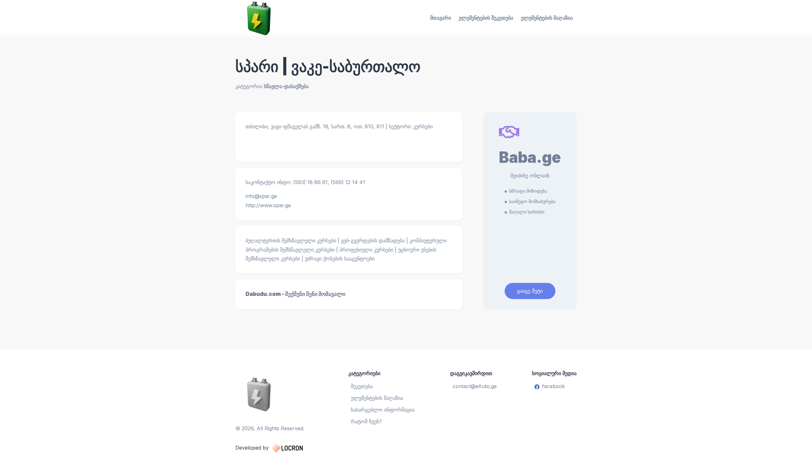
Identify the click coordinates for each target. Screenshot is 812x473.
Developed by (252, 447)
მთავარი (440, 18)
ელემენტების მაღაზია (547, 18)
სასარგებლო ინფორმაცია (383, 409)
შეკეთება (362, 386)
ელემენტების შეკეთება (486, 18)
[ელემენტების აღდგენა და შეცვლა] (275, 394)
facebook (553, 386)
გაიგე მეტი (530, 291)
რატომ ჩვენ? (366, 421)
